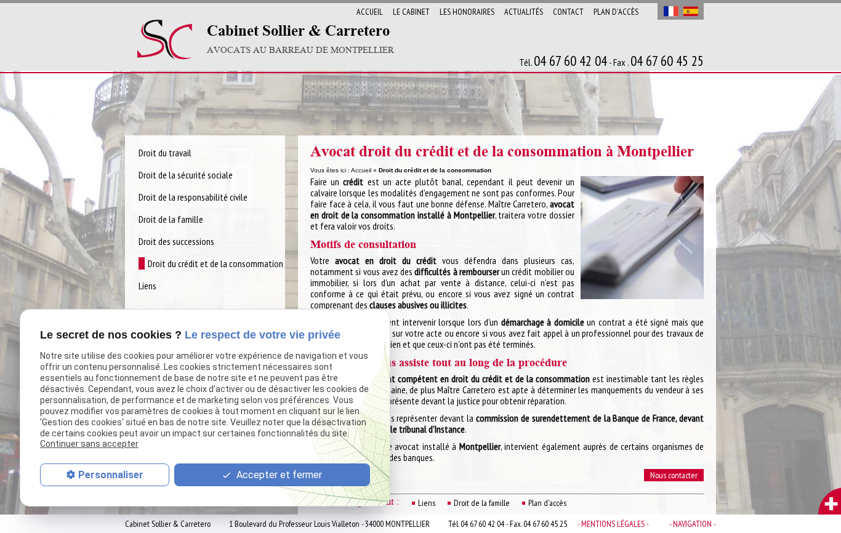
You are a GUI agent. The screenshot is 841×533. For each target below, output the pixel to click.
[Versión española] (690, 11)
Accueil (369, 11)
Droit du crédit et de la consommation (215, 263)
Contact (568, 11)
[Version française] (670, 11)
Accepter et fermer (278, 475)
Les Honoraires (467, 11)
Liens (426, 502)
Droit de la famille (482, 502)
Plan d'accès (616, 11)
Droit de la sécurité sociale (186, 175)
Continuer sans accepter (89, 444)
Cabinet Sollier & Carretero (300, 39)
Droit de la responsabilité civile (193, 197)
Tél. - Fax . (611, 61)
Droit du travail (165, 152)
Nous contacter (674, 475)
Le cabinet (411, 11)
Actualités (523, 11)
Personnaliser (110, 475)
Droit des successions (176, 241)
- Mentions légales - (613, 523)
